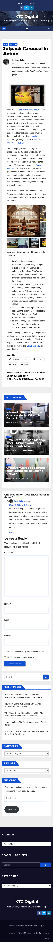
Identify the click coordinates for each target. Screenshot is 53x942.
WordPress (34, 71)
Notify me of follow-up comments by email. (25, 652)
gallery (44, 67)
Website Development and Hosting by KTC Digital (26, 926)
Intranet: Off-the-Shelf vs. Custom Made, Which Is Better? (24, 415)
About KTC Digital (24, 933)
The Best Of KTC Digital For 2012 (26, 379)
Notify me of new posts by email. (21, 657)
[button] (49, 28)
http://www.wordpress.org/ (30, 110)
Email (7, 620)
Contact (46, 939)
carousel (30, 64)
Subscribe (11, 809)
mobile (26, 71)
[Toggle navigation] (27, 28)
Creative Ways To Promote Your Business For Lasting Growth (25, 471)
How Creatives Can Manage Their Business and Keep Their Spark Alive (26, 443)
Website (7, 636)
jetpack (20, 71)
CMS (36, 64)
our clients (35, 136)
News (6, 44)
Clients (46, 933)
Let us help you (33, 346)
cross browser (35, 67)
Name (7, 604)
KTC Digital (26, 16)
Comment (9, 552)
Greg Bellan (20, 60)
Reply (11, 533)
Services (12, 933)
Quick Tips (13, 44)
